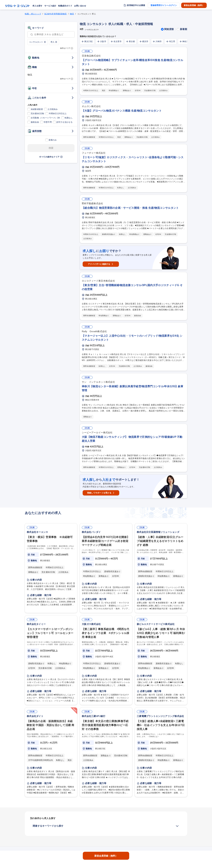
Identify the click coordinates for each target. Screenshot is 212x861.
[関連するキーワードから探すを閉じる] (177, 826)
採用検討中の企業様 (136, 5)
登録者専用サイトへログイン (164, 5)
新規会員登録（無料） (194, 5)
